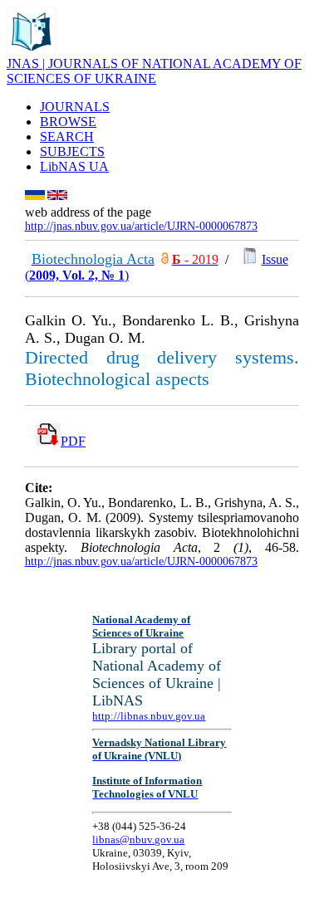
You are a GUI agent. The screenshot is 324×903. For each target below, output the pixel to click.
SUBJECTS (72, 151)
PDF (73, 441)
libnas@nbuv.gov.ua (138, 839)
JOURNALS (75, 107)
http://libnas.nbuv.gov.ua (148, 716)
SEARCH (67, 136)
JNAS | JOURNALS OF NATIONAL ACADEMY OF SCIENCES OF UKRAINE (154, 70)
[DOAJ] (165, 259)
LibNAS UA (74, 166)
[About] (31, 52)
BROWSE (68, 122)
